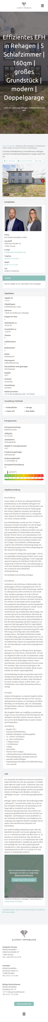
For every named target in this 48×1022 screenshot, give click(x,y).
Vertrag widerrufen (24, 1004)
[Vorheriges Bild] (5, 181)
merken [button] (39, 161)
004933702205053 (11, 259)
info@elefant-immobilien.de (15, 252)
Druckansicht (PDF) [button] (25, 161)
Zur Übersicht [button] (10, 161)
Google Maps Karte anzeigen (24, 880)
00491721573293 (11, 265)
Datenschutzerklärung (23, 875)
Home (4, 146)
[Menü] (42, 6)
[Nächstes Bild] (43, 181)
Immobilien (11, 146)
